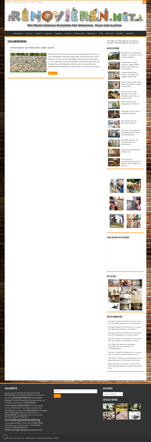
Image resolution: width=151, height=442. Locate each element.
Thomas (13, 51)
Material (68, 33)
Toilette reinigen (24, 425)
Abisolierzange (9, 393)
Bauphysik (36, 393)
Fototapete (9, 403)
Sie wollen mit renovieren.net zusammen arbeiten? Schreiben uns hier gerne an (123, 42)
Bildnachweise (30, 438)
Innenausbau (17, 33)
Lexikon (39, 2)
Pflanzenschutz (32, 413)
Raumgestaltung (23, 415)
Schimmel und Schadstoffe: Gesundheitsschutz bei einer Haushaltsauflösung (131, 133)
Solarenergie (37, 423)
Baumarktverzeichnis (21, 2)
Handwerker (91, 33)
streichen (15, 425)
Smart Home (27, 423)
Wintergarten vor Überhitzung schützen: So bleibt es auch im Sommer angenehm (131, 55)
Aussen (28, 33)
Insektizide (9, 410)
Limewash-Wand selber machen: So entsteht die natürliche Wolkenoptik (129, 75)
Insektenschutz (36, 408)
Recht (101, 33)
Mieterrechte (21, 411)
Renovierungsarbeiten (36, 415)
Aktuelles (9, 2)
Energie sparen (79, 33)
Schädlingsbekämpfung (22, 420)
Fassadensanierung (37, 400)
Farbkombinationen (21, 400)
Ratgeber (58, 33)
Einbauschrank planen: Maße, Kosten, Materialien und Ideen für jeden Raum (131, 84)
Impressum (20, 438)
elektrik (18, 395)
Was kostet (109, 33)
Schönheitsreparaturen (13, 423)
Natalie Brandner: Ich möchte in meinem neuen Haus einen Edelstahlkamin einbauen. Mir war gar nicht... (125, 366)
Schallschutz (23, 417)
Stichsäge (8, 425)
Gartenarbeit (18, 403)
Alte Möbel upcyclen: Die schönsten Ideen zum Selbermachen (129, 142)
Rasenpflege (11, 415)
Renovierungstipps (12, 417)
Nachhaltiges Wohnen (18, 413)
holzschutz (16, 408)
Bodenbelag (10, 395)
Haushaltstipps (11, 405)
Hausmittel (24, 405)
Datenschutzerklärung (44, 438)
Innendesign (25, 408)
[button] (5, 437)
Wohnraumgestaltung (16, 430)
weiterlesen (53, 73)
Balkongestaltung (25, 393)
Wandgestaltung (20, 427)
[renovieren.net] (75, 17)
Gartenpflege (29, 402)
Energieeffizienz (22, 397)
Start (9, 33)
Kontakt (55, 438)
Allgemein (48, 33)
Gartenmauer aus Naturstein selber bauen (32, 47)
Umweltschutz (9, 427)
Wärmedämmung (35, 430)
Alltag (33, 2)
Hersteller (119, 33)
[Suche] (144, 2)
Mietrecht (32, 410)
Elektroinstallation (27, 395)
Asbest (16, 393)
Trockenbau (35, 425)
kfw (15, 410)
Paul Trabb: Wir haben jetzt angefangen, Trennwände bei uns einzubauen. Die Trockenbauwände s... (122, 346)
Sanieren (38, 33)
